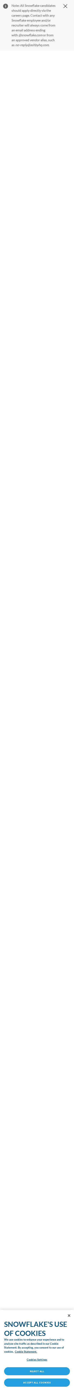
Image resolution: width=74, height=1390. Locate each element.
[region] (37, 693)
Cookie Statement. (26, 1351)
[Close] (69, 1315)
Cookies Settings (37, 1359)
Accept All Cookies (37, 1382)
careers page (20, 15)
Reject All (37, 1371)
